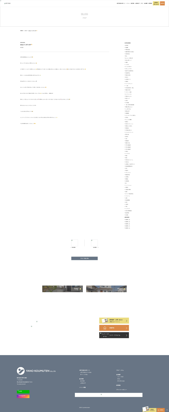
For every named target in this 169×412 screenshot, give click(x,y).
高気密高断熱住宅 (128, 166)
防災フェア (127, 98)
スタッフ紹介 (120, 376)
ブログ (141, 3)
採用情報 (150, 3)
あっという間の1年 (129, 58)
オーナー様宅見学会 (129, 193)
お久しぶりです (128, 68)
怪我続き (127, 128)
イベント (128, 3)
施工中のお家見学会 (129, 70)
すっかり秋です (128, 66)
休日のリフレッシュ (129, 123)
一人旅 (126, 85)
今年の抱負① (128, 149)
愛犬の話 (127, 134)
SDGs (118, 378)
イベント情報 (82, 387)
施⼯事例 (127, 212)
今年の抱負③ (128, 145)
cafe (126, 138)
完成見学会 (127, 72)
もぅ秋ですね (128, 108)
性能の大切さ (128, 89)
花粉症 (126, 81)
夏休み (126, 121)
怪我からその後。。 (129, 125)
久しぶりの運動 (128, 119)
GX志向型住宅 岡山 (129, 87)
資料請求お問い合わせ (156, 3)
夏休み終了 (127, 111)
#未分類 (22, 47)
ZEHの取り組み (121, 381)
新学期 (126, 45)
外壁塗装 (127, 181)
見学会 (126, 117)
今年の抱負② (128, 147)
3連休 (126, 62)
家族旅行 (127, 140)
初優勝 (126, 47)
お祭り (126, 100)
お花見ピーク (128, 79)
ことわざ (127, 64)
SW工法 (127, 161)
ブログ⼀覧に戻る (84, 258)
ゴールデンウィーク (129, 132)
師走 (126, 157)
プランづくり (128, 172)
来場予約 (162, 3)
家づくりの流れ (84, 374)
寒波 (126, 155)
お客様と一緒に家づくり (130, 164)
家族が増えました (128, 106)
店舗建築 (127, 113)
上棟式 (126, 204)
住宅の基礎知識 (128, 210)
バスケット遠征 (128, 92)
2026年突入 (127, 53)
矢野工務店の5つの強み (85, 372)
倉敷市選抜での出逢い (129, 51)
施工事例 (132, 3)
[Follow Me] (23, 396)
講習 (126, 191)
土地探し (127, 176)
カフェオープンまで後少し (130, 115)
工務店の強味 (128, 189)
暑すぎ (126, 77)
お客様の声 (137, 3)
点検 (126, 198)
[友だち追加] (23, 391)
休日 (126, 168)
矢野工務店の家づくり (121, 3)
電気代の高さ (128, 75)
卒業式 (126, 187)
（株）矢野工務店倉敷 (129, 104)
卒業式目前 (127, 49)
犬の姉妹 (127, 102)
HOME (21, 30)
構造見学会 (127, 174)
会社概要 (118, 374)
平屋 (126, 206)
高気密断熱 (127, 200)
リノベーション (128, 185)
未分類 (126, 214)
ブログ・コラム (120, 370)
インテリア (127, 208)
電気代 (126, 170)
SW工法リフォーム (129, 159)
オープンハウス (128, 94)
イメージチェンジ (128, 83)
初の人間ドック (128, 60)
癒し (126, 56)
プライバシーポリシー (121, 389)
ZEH (126, 202)
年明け (126, 151)
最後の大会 (127, 142)
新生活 (126, 136)
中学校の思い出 (128, 130)
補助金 (126, 178)
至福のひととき (128, 96)
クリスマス (127, 153)
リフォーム (127, 195)
